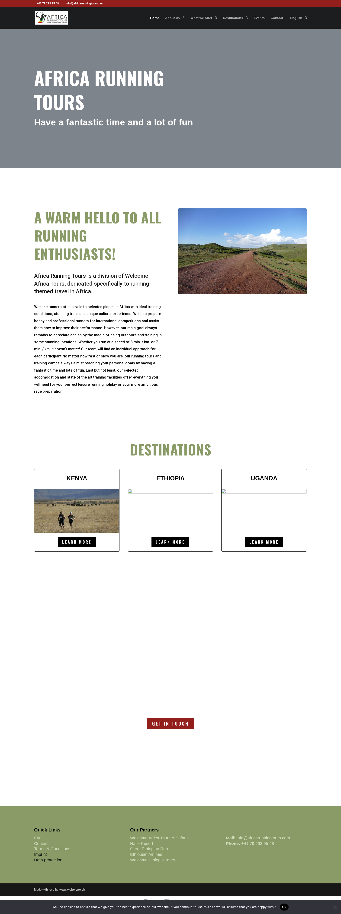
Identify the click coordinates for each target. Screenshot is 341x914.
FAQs (39, 838)
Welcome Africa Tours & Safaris (159, 838)
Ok (284, 907)
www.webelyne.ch (72, 889)
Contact (277, 18)
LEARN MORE (77, 542)
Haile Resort (141, 843)
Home (154, 18)
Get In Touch (170, 723)
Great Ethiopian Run (149, 849)
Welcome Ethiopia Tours (152, 860)
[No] (335, 907)
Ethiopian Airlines (146, 854)
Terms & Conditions (52, 849)
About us (172, 18)
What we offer (201, 18)
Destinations (233, 18)
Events (259, 18)
